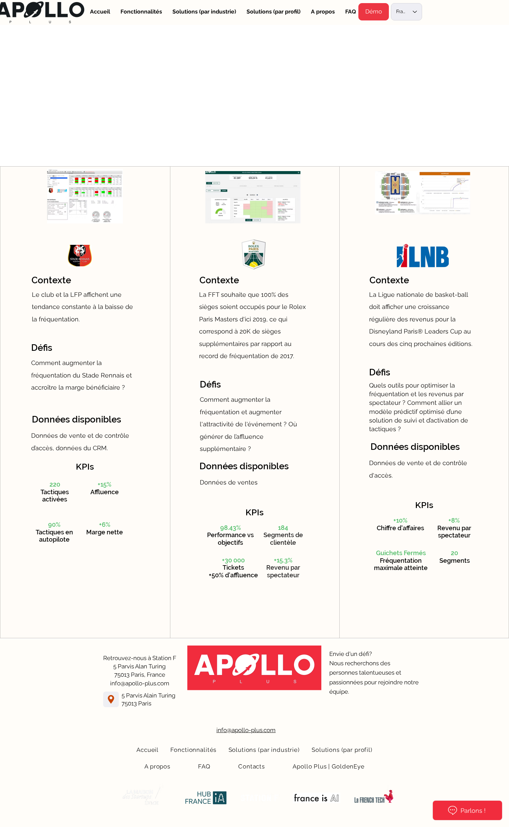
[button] (373, 11)
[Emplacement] (111, 699)
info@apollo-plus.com (139, 683)
